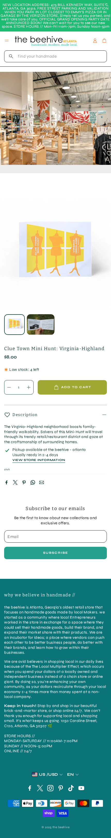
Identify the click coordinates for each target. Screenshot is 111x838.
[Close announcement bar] (106, 4)
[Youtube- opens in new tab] (81, 788)
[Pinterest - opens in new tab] (61, 788)
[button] (55, 56)
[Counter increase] (28, 387)
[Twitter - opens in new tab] (40, 788)
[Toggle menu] (6, 40)
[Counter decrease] (9, 387)
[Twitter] (15, 482)
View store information (38, 460)
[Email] (41, 482)
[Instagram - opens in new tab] (50, 788)
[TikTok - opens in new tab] (71, 788)
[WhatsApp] (32, 482)
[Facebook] (6, 482)
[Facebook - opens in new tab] (30, 788)
